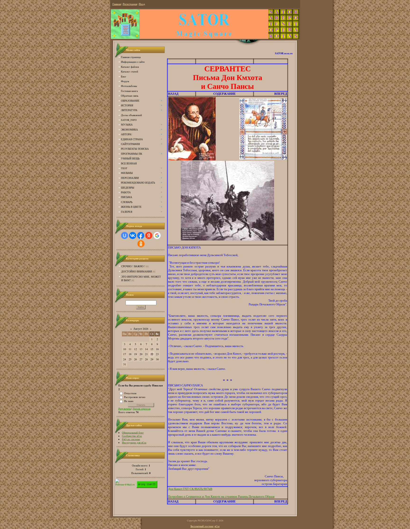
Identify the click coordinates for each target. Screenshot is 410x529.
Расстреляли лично (134, 397)
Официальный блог (133, 432)
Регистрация (130, 4)
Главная (116, 4)
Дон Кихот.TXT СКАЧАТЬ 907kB (190, 489)
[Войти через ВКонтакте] (132, 235)
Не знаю (128, 401)
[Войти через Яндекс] (148, 235)
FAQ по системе (131, 439)
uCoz (217, 526)
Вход (142, 4)
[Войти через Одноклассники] (140, 243)
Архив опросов (141, 408)
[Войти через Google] (157, 235)
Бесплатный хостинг (202, 526)
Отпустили (130, 393)
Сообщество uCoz (132, 436)
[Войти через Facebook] (140, 235)
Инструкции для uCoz (134, 442)
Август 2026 (140, 328)
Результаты (124, 408)
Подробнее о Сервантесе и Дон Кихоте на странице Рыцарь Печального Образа (221, 496)
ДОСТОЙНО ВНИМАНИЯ (136, 271)
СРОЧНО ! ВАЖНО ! (133, 266)
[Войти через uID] (124, 235)
